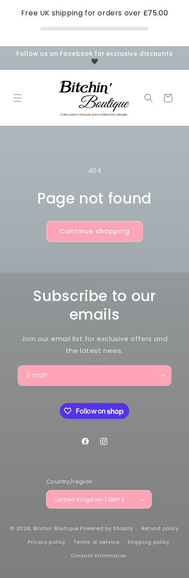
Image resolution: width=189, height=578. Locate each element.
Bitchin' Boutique (56, 528)
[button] (17, 98)
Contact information (99, 555)
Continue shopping (95, 231)
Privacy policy (46, 541)
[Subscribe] (161, 375)
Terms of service (96, 541)
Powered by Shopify (106, 528)
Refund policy (160, 528)
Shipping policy (148, 541)
